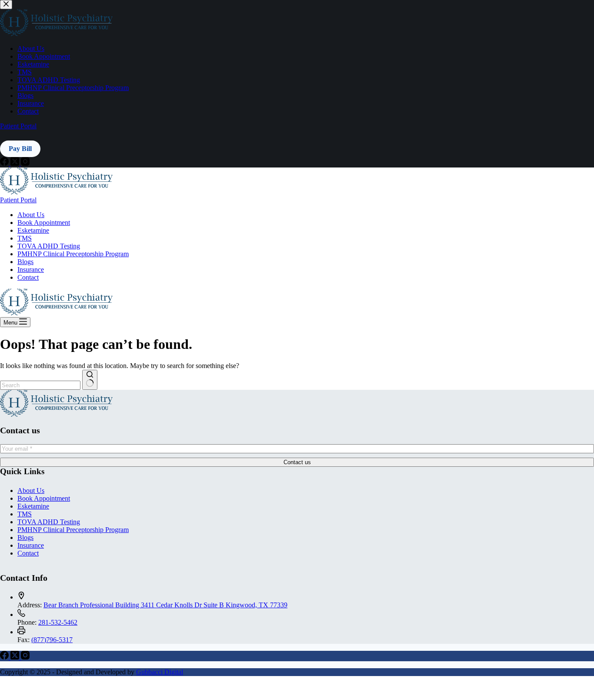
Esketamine (33, 230)
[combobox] (40, 385)
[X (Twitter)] (15, 657)
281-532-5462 (57, 622)
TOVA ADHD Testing (48, 246)
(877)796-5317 (52, 639)
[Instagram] (25, 657)
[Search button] (89, 380)
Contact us (297, 462)
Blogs (25, 261)
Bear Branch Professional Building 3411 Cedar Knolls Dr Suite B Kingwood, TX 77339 (165, 605)
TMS (24, 238)
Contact (28, 277)
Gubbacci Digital (159, 672)
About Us (30, 214)
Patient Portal (18, 200)
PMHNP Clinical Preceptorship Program (73, 254)
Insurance (30, 269)
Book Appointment (43, 222)
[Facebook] (5, 657)
